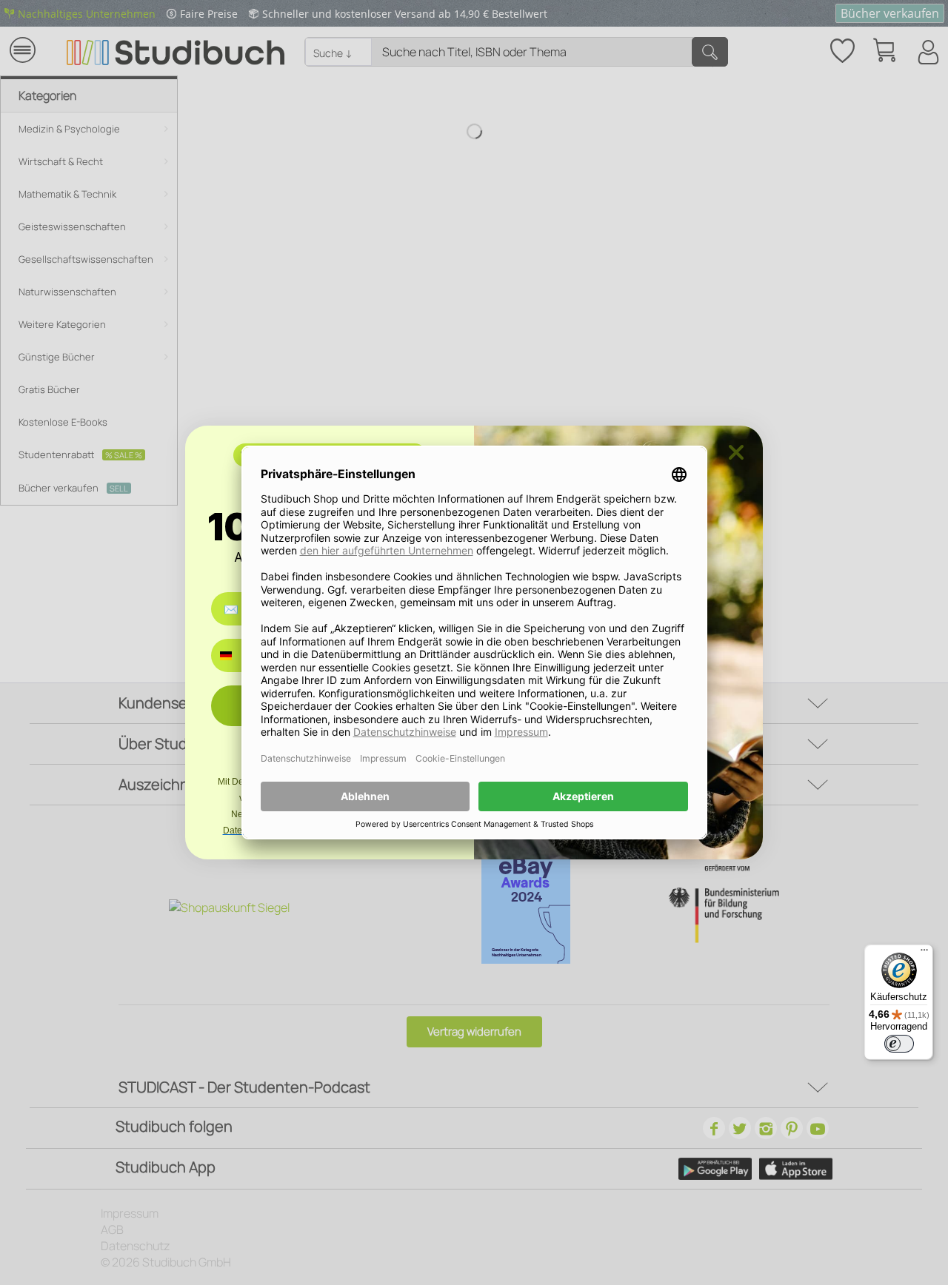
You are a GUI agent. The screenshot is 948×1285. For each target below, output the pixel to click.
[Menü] (924, 953)
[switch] (899, 1044)
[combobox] (236, 655)
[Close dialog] (736, 452)
